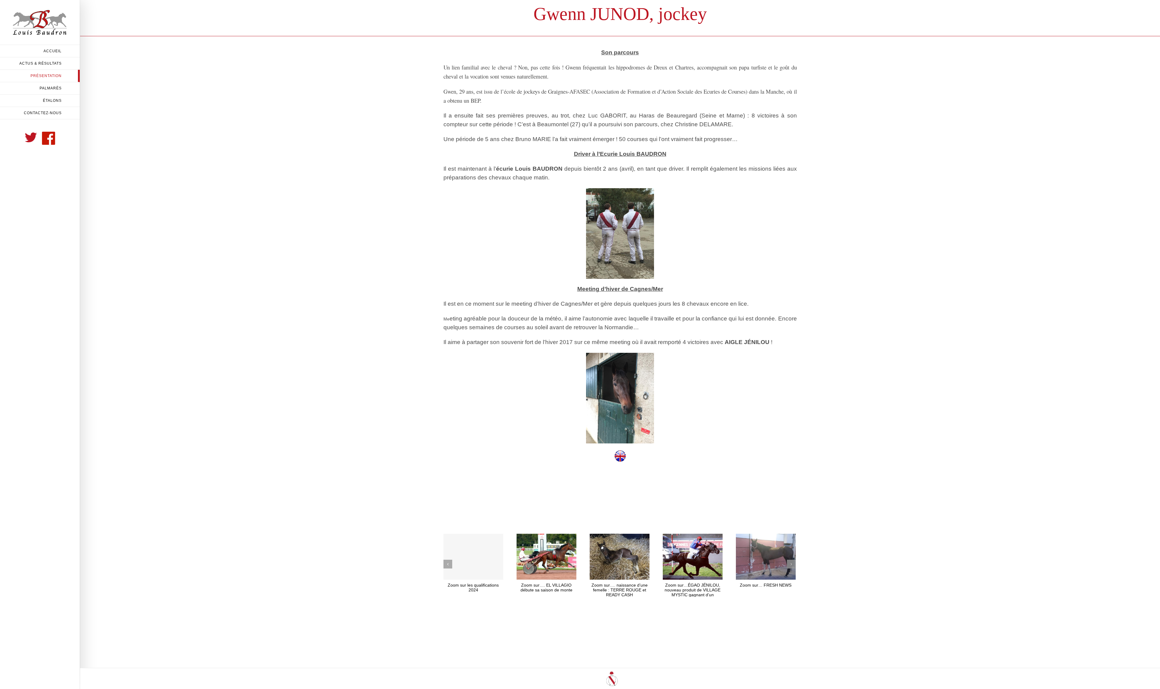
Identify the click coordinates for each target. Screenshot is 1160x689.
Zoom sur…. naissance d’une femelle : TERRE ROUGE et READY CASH (619, 590)
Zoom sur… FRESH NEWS (765, 585)
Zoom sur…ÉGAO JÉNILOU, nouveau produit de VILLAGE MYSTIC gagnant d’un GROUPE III (692, 592)
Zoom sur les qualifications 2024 (473, 587)
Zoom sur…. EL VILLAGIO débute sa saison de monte (546, 587)
